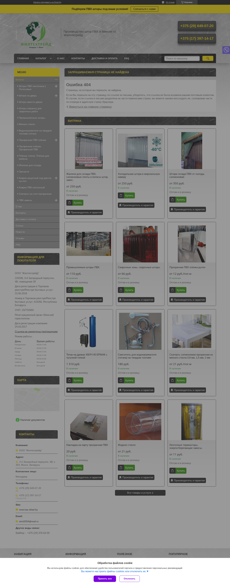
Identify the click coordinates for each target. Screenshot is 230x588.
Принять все (105, 578)
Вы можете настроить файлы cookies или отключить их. (113, 571)
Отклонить (129, 578)
